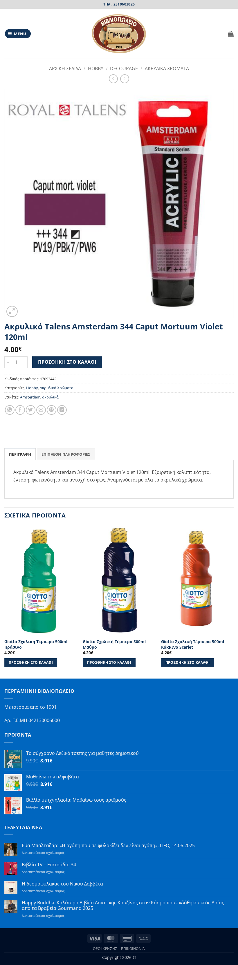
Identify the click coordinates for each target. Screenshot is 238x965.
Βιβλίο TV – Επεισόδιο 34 (49, 864)
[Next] (233, 602)
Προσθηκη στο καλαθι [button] (31, 662)
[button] (18, 34)
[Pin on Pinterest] (51, 410)
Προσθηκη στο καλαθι (67, 362)
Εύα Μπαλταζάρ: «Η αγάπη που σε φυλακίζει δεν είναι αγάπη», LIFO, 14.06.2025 (108, 845)
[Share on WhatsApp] (10, 410)
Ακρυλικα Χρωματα (167, 68)
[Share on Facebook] (20, 410)
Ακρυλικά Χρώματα (56, 387)
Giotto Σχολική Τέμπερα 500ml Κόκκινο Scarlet (192, 644)
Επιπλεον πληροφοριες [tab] (66, 454)
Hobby (95, 68)
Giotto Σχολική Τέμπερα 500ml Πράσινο (35, 644)
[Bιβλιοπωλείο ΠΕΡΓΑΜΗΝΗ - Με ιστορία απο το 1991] (119, 33)
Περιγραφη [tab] (20, 454)
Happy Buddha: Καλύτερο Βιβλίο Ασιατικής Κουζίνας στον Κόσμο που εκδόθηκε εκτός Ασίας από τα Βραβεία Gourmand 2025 (123, 905)
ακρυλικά (50, 397)
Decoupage (124, 68)
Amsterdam (30, 397)
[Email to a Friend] (41, 410)
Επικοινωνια (133, 948)
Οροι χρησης (105, 948)
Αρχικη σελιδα (65, 68)
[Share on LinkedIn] (62, 410)
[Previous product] (124, 78)
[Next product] (113, 78)
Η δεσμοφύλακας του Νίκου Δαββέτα (62, 884)
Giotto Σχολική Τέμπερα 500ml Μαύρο (114, 644)
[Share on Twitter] (30, 410)
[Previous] (4, 602)
